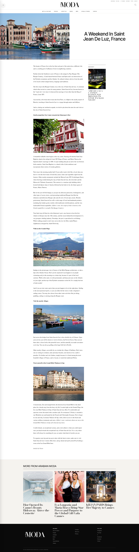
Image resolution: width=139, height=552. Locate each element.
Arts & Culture (46, 11)
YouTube (117, 1)
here (54, 441)
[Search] (135, 4)
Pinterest (128, 1)
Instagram (113, 1)
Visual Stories (85, 11)
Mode (71, 11)
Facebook (123, 1)
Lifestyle (64, 11)
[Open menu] (3, 5)
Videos (95, 11)
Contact (136, 1)
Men (77, 11)
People (56, 11)
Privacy (76, 533)
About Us (77, 531)
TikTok (132, 1)
